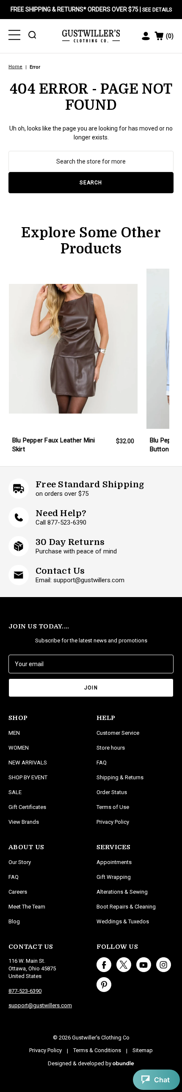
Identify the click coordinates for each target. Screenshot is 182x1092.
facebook (104, 964)
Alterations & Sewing (122, 892)
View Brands (23, 822)
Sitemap (142, 1050)
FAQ (13, 877)
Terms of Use (113, 807)
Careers (17, 892)
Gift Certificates (27, 807)
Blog (14, 921)
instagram (163, 964)
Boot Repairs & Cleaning (126, 906)
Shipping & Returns (120, 777)
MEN (14, 733)
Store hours (111, 748)
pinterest (104, 984)
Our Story (19, 862)
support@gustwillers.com (40, 1005)
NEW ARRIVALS (27, 762)
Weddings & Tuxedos (123, 921)
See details (157, 10)
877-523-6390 (24, 991)
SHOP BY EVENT (27, 777)
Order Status (112, 792)
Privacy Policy (113, 822)
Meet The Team (26, 906)
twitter (123, 964)
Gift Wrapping (114, 877)
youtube (143, 964)
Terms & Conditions (97, 1050)
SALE (15, 792)
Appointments (114, 862)
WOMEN (18, 748)
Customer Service (118, 733)
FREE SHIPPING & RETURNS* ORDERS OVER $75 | (91, 9)
